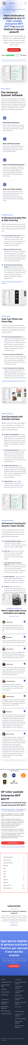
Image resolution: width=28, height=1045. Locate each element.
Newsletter (4, 989)
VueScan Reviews (5, 992)
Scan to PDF (18, 1007)
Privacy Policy (4, 994)
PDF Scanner (18, 995)
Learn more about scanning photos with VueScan (14, 381)
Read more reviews (14, 616)
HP (5, 821)
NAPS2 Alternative (5, 1011)
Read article (14, 925)
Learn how (19, 487)
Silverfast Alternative (6, 1013)
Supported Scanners (6, 982)
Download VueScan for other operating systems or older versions (14, 61)
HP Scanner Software (20, 1018)
